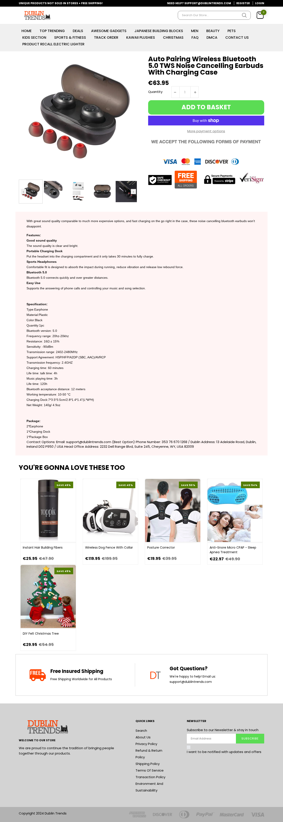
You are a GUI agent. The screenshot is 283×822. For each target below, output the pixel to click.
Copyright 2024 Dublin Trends (43, 813)
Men (194, 30)
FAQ (195, 37)
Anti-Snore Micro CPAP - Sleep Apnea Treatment (233, 549)
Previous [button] (23, 191)
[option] (31, 192)
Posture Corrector (161, 547)
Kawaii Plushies (140, 37)
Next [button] (133, 191)
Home (26, 30)
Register (243, 3)
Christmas (173, 37)
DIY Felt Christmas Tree (41, 633)
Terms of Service (150, 770)
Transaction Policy (150, 777)
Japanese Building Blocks (158, 30)
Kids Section (34, 37)
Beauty (213, 30)
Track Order (106, 37)
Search (141, 730)
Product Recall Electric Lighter (53, 44)
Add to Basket (206, 107)
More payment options (206, 131)
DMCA (212, 37)
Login (259, 3)
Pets (232, 30)
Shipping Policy (148, 763)
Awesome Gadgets (108, 30)
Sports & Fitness (70, 37)
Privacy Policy (146, 743)
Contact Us (237, 37)
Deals (78, 30)
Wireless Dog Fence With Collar (109, 547)
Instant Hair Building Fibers (43, 547)
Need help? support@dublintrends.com (199, 3)
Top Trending (52, 30)
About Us (143, 737)
